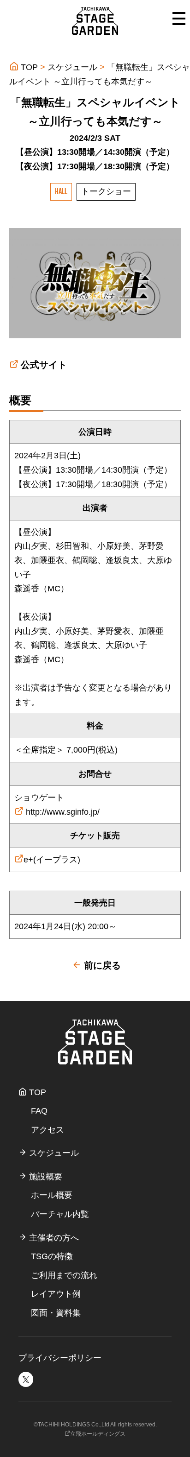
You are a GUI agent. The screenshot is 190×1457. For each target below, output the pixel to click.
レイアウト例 (56, 1294)
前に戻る (101, 965)
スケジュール (72, 67)
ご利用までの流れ (64, 1275)
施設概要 (44, 1176)
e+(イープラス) (52, 859)
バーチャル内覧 (60, 1214)
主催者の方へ (53, 1237)
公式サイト (44, 365)
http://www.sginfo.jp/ (62, 812)
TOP (28, 67)
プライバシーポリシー (59, 1357)
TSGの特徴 (52, 1256)
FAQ (39, 1110)
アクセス (47, 1129)
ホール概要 (51, 1195)
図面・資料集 (56, 1313)
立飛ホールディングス (97, 1434)
